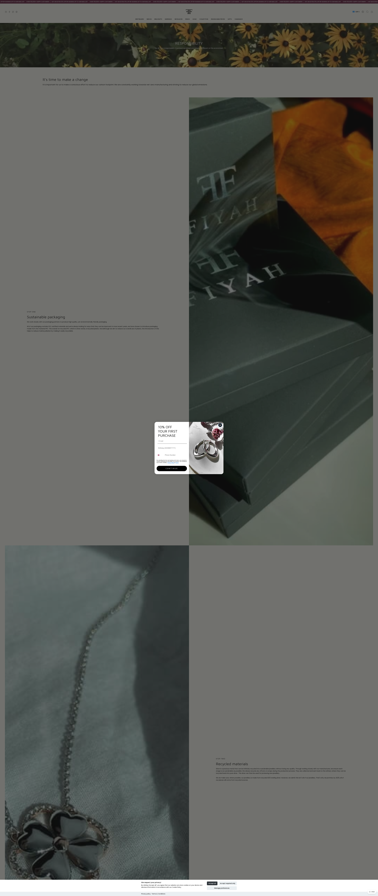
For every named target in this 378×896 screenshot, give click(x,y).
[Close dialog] (220, 425)
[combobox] (160, 455)
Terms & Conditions (158, 894)
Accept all (212, 883)
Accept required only (227, 883)
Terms (177, 462)
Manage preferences (221, 888)
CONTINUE (172, 468)
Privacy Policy (171, 462)
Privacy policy (146, 894)
